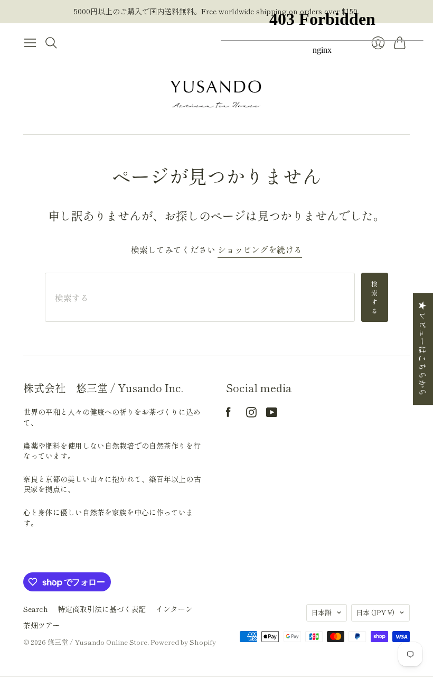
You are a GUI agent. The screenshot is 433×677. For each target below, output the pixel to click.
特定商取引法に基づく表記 (102, 609)
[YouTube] (271, 413)
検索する (374, 296)
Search (35, 609)
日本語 (321, 612)
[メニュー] (30, 43)
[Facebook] (228, 413)
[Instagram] (251, 413)
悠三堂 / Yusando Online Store (97, 642)
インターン (174, 609)
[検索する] (51, 43)
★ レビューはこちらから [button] (423, 348)
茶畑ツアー (41, 625)
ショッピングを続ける (260, 250)
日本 (375, 612)
